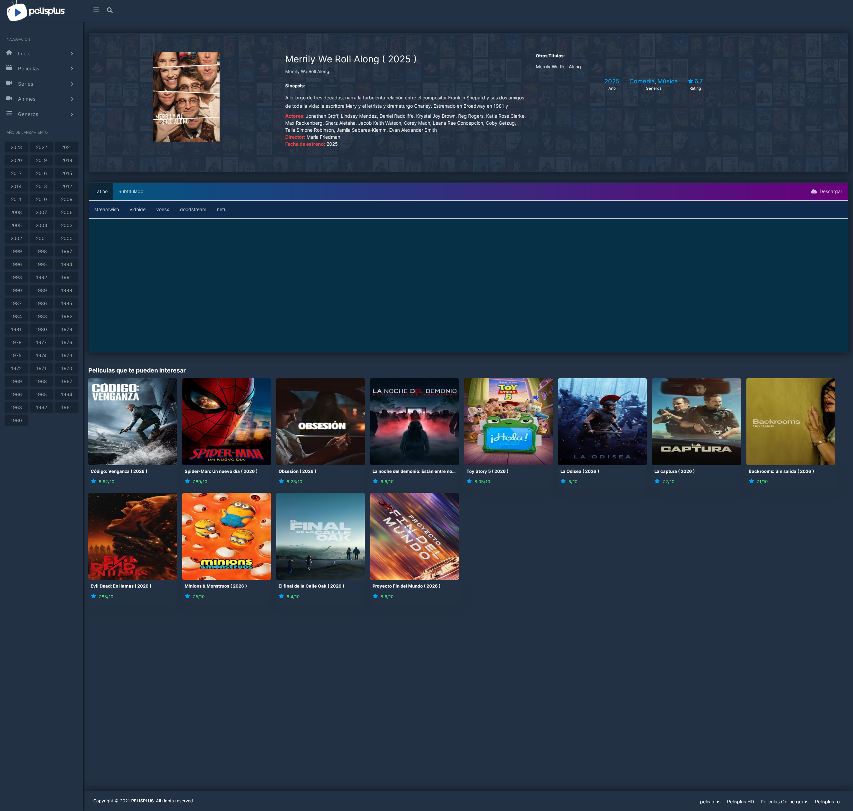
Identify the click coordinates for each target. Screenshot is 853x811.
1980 (41, 329)
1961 (66, 407)
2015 (66, 173)
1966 (16, 394)
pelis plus (710, 801)
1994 (66, 264)
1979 (66, 329)
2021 (66, 147)
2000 (67, 238)
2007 (41, 212)
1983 (41, 316)
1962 (41, 407)
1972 (16, 368)
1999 (16, 251)
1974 (41, 355)
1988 (66, 290)
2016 (41, 173)
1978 (16, 342)
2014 (16, 186)
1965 (41, 394)
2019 (41, 160)
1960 (16, 420)
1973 (66, 355)
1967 (66, 381)
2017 (16, 173)
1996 (16, 264)
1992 (41, 277)
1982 (66, 316)
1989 (41, 290)
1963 (16, 407)
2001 (41, 238)
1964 (66, 394)
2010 (41, 199)
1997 (66, 251)
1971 (41, 368)
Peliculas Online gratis (784, 801)
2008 (16, 212)
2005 (16, 225)
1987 (16, 303)
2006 (67, 212)
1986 (41, 303)
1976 (66, 342)
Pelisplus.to (827, 801)
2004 (41, 225)
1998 (41, 251)
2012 (66, 186)
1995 (41, 264)
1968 (41, 381)
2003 (67, 225)
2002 (16, 238)
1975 (16, 355)
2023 (16, 147)
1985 (66, 303)
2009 (67, 199)
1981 (16, 329)
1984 (16, 316)
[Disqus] (468, 701)
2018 (66, 160)
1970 (66, 368)
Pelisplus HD (740, 801)
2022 (41, 147)
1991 (66, 277)
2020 (16, 160)
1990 (16, 290)
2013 (41, 186)
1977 (41, 342)
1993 (16, 277)
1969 (16, 381)
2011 (16, 199)
